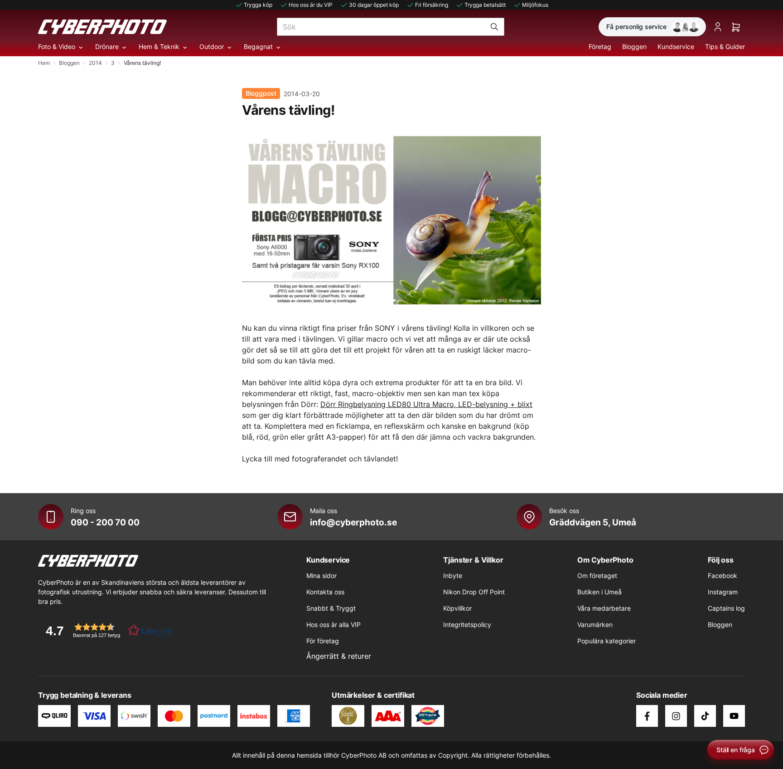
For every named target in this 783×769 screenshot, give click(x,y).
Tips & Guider (725, 46)
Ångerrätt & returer (338, 656)
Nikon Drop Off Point (474, 592)
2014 (95, 62)
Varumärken (595, 624)
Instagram (723, 592)
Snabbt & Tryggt (331, 608)
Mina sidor (321, 575)
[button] (106, 630)
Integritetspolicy (467, 624)
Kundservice (675, 46)
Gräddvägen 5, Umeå (592, 522)
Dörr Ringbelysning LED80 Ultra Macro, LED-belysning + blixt (426, 404)
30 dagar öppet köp (374, 4)
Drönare (107, 46)
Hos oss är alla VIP (333, 624)
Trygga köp (258, 4)
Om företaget (597, 575)
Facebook (722, 575)
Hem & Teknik (159, 46)
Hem (44, 62)
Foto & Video (56, 46)
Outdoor (211, 46)
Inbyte (452, 575)
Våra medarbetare (604, 608)
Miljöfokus (535, 4)
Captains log (726, 608)
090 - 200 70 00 (105, 522)
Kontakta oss (325, 592)
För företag (322, 641)
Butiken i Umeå (599, 592)
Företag (600, 46)
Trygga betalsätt (485, 4)
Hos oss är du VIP (311, 4)
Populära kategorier (606, 641)
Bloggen (634, 46)
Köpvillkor (457, 608)
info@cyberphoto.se (353, 522)
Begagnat (258, 46)
